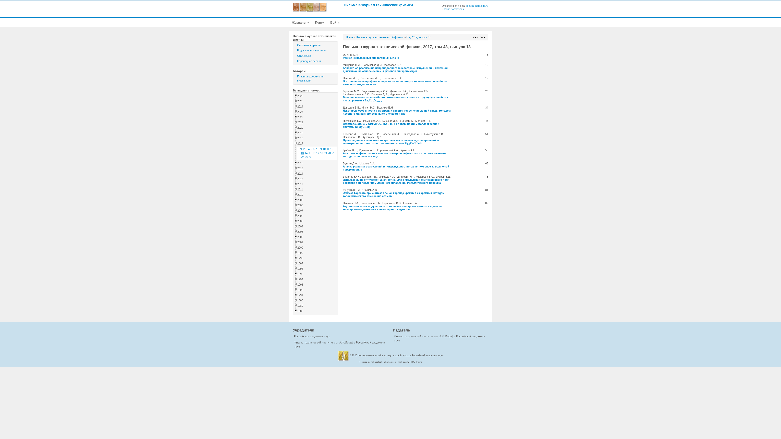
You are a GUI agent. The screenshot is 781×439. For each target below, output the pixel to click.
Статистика (304, 55)
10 (324, 149)
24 (310, 157)
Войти (334, 22)
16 (313, 153)
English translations (453, 9)
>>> (482, 37)
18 (321, 153)
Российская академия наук (312, 336)
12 (331, 149)
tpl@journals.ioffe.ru (477, 5)
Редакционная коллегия (311, 50)
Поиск (319, 22)
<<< (475, 37)
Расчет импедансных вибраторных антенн (371, 57)
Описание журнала (309, 45)
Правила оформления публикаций (310, 78)
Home (349, 37)
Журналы (299, 22)
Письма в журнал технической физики (378, 5)
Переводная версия (309, 61)
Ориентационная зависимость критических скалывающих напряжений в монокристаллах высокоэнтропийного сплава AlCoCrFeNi (391, 142)
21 (333, 153)
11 (328, 149)
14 (306, 153)
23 (306, 157)
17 (317, 153)
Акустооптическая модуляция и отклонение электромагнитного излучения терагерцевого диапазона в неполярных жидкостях (392, 208)
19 (325, 153)
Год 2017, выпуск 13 (418, 37)
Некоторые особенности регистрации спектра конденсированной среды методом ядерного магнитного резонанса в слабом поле (397, 112)
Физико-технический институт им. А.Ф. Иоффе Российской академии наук (400, 355)
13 (302, 153)
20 (329, 153)
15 (310, 153)
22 (302, 157)
